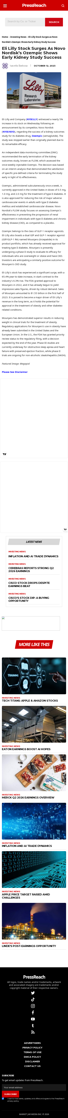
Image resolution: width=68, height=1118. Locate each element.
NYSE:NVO (9, 131)
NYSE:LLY (32, 119)
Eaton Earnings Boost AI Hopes (26, 749)
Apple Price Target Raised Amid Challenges (26, 896)
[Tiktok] (33, 999)
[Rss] (33, 1031)
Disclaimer (32, 1061)
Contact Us (32, 1066)
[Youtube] (33, 1018)
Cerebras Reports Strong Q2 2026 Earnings (31, 570)
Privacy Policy (32, 1047)
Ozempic (37, 135)
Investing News (18, 36)
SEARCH (54, 22)
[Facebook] (33, 1012)
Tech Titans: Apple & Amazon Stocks (30, 700)
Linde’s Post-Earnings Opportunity (29, 946)
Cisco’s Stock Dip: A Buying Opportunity (28, 599)
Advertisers (32, 1043)
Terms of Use (32, 1052)
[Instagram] (33, 1005)
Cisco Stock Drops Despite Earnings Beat (29, 584)
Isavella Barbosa (19, 65)
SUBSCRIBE (10, 1094)
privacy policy (13, 1101)
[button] (5, 4)
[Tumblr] (33, 1025)
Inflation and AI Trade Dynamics (33, 556)
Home (5, 36)
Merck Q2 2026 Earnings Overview (28, 797)
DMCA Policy (32, 1056)
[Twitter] (33, 992)
